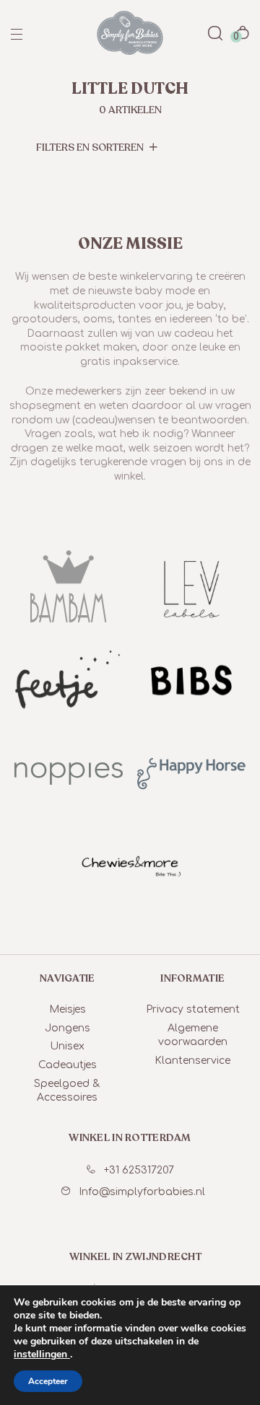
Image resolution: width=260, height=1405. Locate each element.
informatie (192, 978)
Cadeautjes (67, 1065)
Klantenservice (192, 1060)
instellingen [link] (42, 1354)
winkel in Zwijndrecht (135, 1257)
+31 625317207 (139, 1170)
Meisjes (67, 1009)
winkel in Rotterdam (130, 1138)
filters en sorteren (91, 147)
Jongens (67, 1028)
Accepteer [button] (48, 1381)
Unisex (67, 1046)
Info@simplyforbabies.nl (142, 1191)
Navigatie (67, 978)
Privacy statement (193, 1009)
